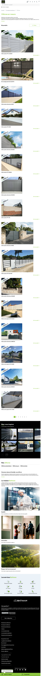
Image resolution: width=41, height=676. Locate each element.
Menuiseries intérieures (5, 626)
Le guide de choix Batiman (6, 640)
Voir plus (3, 21)
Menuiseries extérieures (6, 622)
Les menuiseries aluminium (6, 633)
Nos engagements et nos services (7, 645)
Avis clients (3, 647)
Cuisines (2, 628)
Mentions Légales (4, 659)
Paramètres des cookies (5, 663)
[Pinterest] (22, 669)
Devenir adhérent (4, 651)
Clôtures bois (23, 466)
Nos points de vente (5, 638)
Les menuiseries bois (5, 630)
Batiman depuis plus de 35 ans (7, 649)
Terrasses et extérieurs (5, 624)
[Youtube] (25, 669)
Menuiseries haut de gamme (6, 635)
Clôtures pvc (16, 466)
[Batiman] (3, 2)
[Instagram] (17, 669)
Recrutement (3, 642)
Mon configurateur (8, 618)
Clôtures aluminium (6, 466)
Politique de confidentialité (6, 661)
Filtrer (35, 25)
